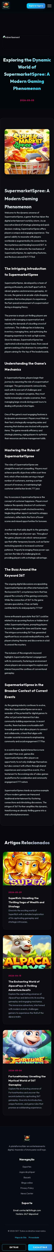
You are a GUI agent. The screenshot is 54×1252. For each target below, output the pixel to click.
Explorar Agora (36, 5)
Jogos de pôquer (27, 1172)
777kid (31, 256)
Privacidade (34, 1237)
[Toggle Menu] (49, 6)
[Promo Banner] (27, 42)
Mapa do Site (20, 1237)
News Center (27, 1193)
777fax (41, 741)
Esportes (27, 1166)
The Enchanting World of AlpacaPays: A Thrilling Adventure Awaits (23, 986)
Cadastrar (40, 1247)
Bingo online (27, 1182)
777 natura (22, 781)
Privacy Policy (27, 1188)
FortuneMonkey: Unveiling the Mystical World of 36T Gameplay (27, 1080)
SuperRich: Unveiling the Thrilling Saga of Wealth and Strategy (26, 902)
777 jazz (36, 488)
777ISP (39, 607)
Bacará (27, 1177)
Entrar (14, 1247)
